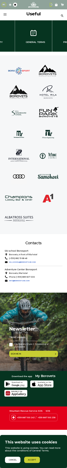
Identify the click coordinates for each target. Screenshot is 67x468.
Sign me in (16, 354)
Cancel (13, 460)
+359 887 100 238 (46, 417)
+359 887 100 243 (26, 417)
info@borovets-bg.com (19, 281)
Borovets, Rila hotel (18, 273)
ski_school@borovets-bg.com (22, 262)
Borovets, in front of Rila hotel (23, 254)
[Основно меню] (5, 14)
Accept (32, 460)
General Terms (35, 42)
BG (4, 5)
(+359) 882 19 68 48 (18, 258)
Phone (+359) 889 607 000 (22, 277)
